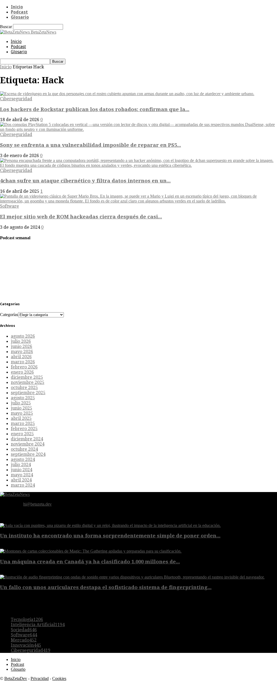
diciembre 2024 (27, 438)
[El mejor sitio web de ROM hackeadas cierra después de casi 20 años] (138, 201)
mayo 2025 (22, 413)
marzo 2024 (23, 485)
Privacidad (40, 678)
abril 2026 (21, 356)
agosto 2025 (23, 397)
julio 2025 (21, 403)
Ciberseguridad (16, 98)
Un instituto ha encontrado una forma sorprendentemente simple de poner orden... (110, 536)
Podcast (19, 12)
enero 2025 (22, 433)
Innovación (26, 645)
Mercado (24, 640)
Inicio (17, 6)
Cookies (59, 678)
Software (9, 206)
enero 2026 (22, 372)
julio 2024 (21, 464)
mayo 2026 (22, 351)
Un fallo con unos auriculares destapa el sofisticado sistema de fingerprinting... (106, 587)
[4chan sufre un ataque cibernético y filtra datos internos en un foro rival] (138, 165)
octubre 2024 (24, 449)
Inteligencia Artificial (38, 624)
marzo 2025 (23, 423)
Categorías (9, 314)
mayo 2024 (22, 474)
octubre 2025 (24, 387)
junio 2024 (21, 469)
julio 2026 (21, 341)
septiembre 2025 (28, 392)
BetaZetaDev (15, 678)
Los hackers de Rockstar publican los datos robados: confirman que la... (94, 109)
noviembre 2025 (27, 382)
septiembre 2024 (28, 454)
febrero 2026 (24, 367)
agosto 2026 (23, 336)
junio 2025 (21, 408)
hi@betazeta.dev (37, 504)
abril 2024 (21, 480)
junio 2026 (21, 346)
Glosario (20, 17)
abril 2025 (21, 418)
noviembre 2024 (27, 444)
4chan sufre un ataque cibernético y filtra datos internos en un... (85, 181)
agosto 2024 (23, 459)
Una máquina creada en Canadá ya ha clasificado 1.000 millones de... (90, 561)
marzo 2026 (23, 361)
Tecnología (27, 619)
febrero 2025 (24, 428)
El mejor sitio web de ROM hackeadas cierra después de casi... (81, 217)
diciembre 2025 (27, 377)
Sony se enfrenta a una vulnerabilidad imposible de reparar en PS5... (90, 145)
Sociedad (24, 629)
